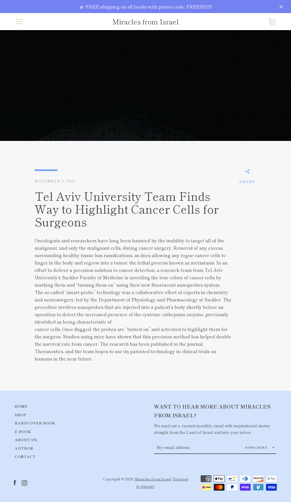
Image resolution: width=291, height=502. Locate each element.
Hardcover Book (35, 422)
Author (24, 448)
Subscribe (257, 447)
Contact (25, 456)
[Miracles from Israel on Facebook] (15, 482)
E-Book (23, 431)
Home (21, 406)
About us (26, 439)
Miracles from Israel (145, 22)
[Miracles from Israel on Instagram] (24, 482)
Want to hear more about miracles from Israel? (212, 411)
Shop (20, 414)
